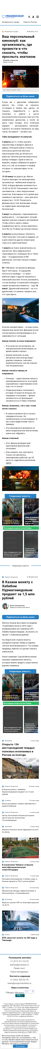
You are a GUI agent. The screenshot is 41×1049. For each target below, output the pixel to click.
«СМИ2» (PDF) (31, 1032)
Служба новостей (10, 60)
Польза (7, 934)
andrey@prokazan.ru (19, 965)
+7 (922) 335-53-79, (19, 980)
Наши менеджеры (19, 972)
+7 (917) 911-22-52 (19, 961)
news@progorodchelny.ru (19, 983)
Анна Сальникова (17, 606)
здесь (8, 463)
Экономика (8, 740)
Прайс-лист (19, 968)
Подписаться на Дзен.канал (20, 96)
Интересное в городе (11, 31)
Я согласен (20, 1046)
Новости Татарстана (11, 577)
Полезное (8, 800)
